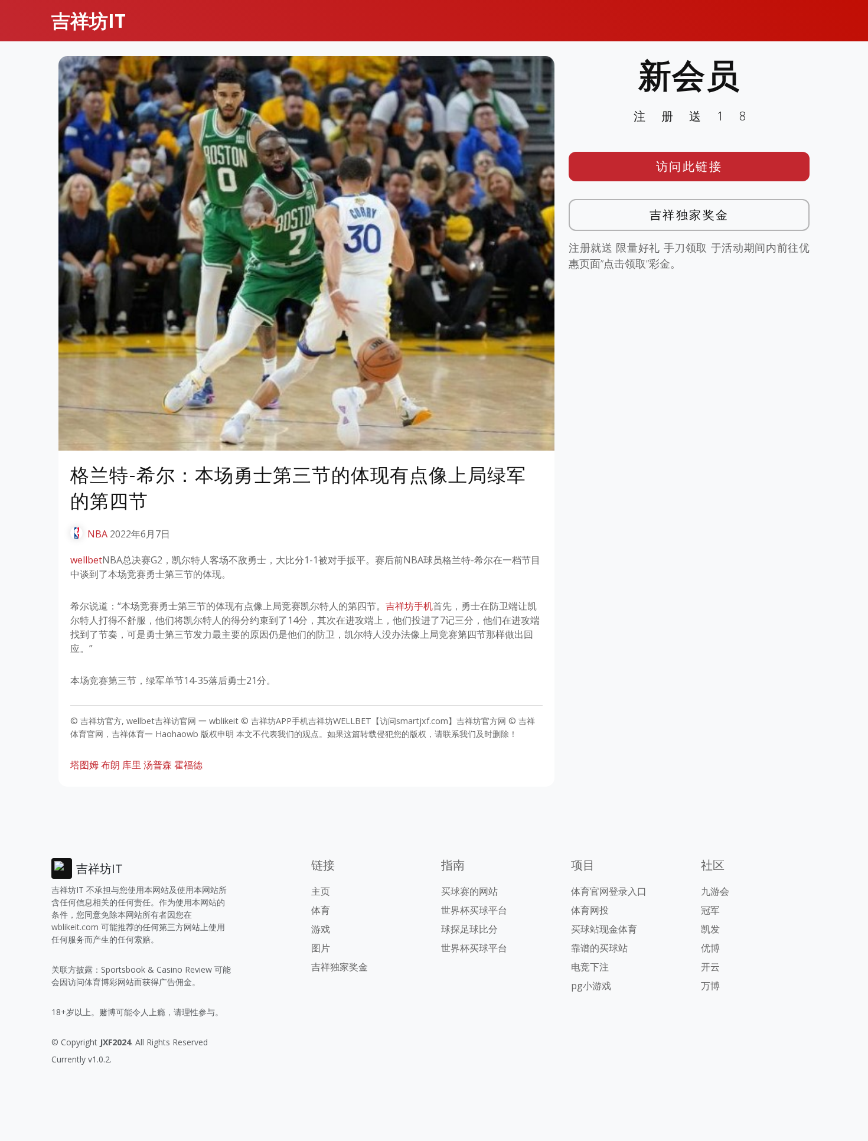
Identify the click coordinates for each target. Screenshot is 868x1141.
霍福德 (188, 764)
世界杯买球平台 (474, 910)
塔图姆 (84, 764)
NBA (97, 533)
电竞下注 (590, 966)
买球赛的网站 (469, 891)
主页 (320, 891)
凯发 (710, 928)
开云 (710, 966)
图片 (320, 947)
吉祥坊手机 (409, 605)
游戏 (320, 928)
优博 (710, 947)
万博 (710, 985)
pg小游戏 (591, 985)
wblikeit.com (75, 927)
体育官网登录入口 (609, 891)
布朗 (110, 764)
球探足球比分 (469, 928)
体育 (320, 910)
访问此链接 (689, 166)
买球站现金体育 (604, 928)
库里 (131, 764)
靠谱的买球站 (599, 947)
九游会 (715, 891)
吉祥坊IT (88, 20)
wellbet (86, 559)
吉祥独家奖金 (689, 215)
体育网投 (590, 910)
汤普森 (157, 764)
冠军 (710, 910)
